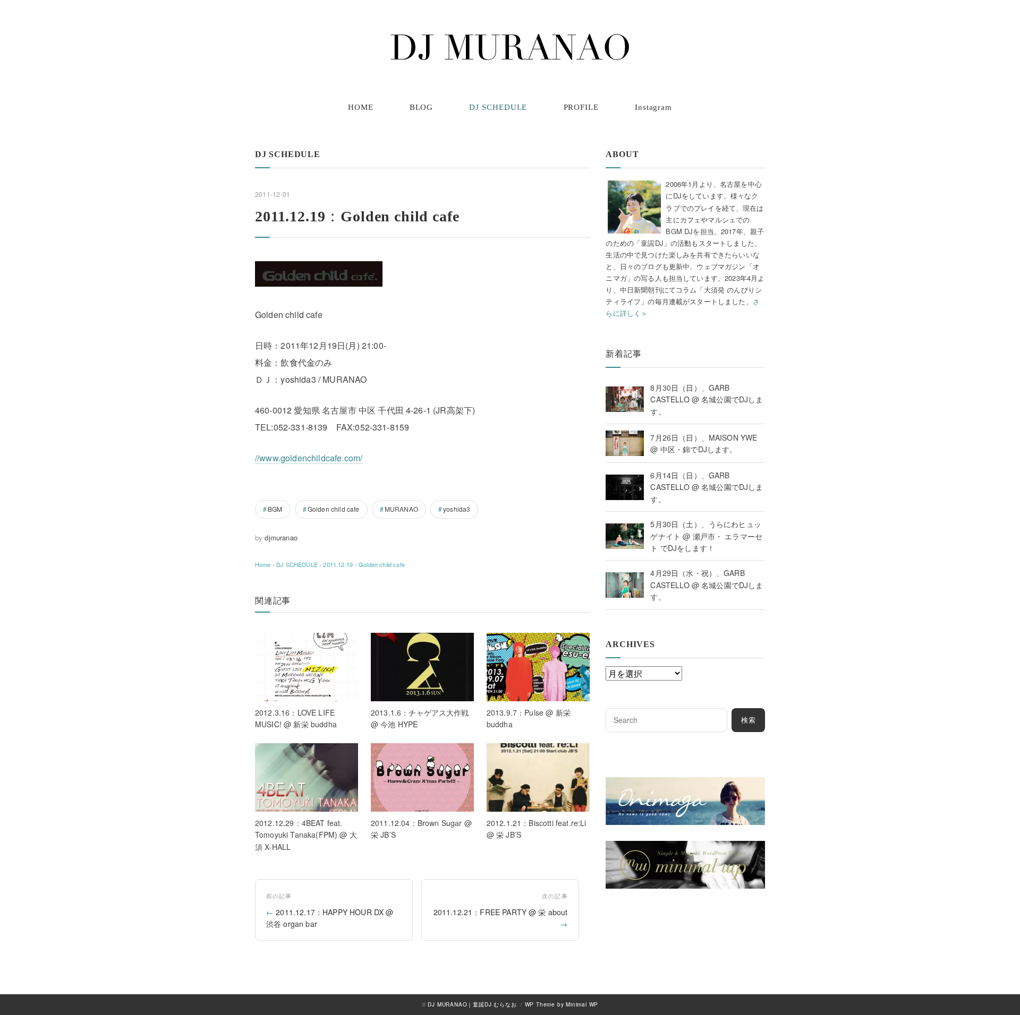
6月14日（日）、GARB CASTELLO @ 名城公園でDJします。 (706, 487)
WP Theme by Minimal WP (562, 1004)
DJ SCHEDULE (498, 107)
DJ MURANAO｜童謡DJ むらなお (472, 1004)
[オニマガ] (685, 783)
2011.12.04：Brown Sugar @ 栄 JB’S (421, 829)
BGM (275, 508)
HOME (360, 107)
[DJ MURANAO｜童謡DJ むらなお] (510, 47)
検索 (748, 720)
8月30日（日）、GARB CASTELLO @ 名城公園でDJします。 (706, 399)
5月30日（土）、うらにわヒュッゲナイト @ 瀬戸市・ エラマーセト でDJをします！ (706, 536)
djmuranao (281, 537)
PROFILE (581, 107)
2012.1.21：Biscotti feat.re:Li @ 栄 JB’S (536, 829)
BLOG (422, 107)
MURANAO (401, 508)
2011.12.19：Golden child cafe (363, 564)
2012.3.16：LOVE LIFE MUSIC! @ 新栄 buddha (296, 718)
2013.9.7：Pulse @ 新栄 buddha (529, 718)
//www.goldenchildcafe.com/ (308, 458)
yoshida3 (456, 508)
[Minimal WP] (685, 847)
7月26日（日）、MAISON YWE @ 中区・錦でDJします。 (703, 443)
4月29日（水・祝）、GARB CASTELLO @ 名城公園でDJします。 (706, 584)
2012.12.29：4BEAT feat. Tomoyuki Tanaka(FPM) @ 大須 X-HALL (306, 835)
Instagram (653, 107)
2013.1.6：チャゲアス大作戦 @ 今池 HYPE (420, 718)
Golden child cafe (334, 508)
